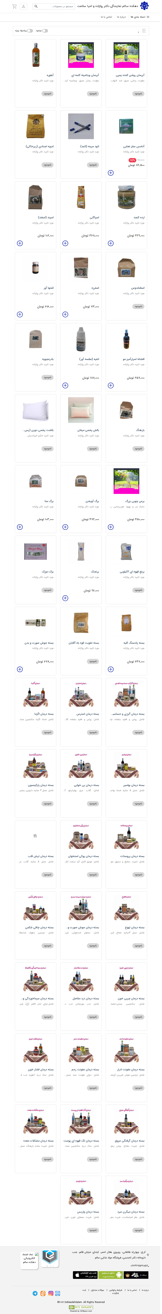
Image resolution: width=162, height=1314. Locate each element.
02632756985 (139, 1266)
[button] (23, 6)
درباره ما (121, 17)
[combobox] (53, 6)
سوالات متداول (97, 1290)
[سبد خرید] (14, 6)
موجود (39, 30)
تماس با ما (106, 17)
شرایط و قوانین (115, 1290)
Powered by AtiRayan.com (81, 1311)
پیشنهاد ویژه (21, 30)
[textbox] (54, 6)
